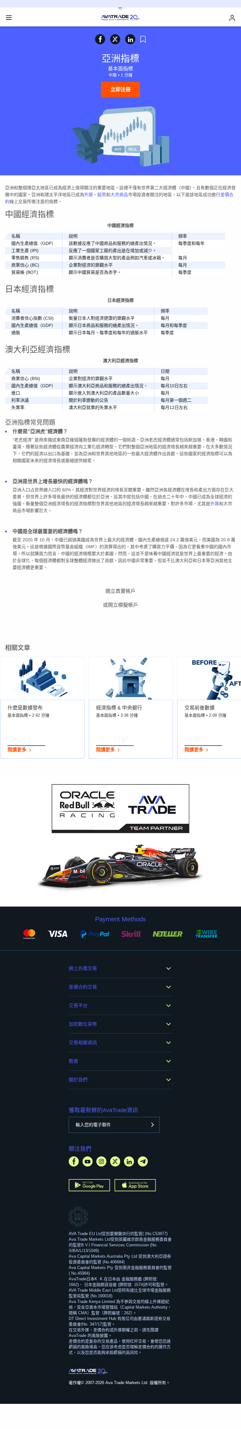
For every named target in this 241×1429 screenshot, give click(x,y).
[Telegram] (143, 1161)
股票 (101, 194)
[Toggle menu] (9, 17)
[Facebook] (74, 1161)
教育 (73, 1061)
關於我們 (78, 1079)
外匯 (88, 194)
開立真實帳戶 (120, 591)
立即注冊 (120, 89)
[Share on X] (115, 39)
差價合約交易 (83, 987)
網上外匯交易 (83, 968)
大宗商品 (119, 194)
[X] (115, 1161)
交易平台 (78, 1005)
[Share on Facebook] (100, 39)
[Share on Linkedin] (130, 39)
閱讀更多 (17, 749)
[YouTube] (88, 1161)
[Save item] (143, 39)
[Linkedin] (129, 1161)
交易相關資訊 (83, 1042)
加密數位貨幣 (83, 1024)
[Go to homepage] (88, 1371)
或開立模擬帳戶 (120, 605)
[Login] (232, 18)
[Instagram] (101, 1161)
